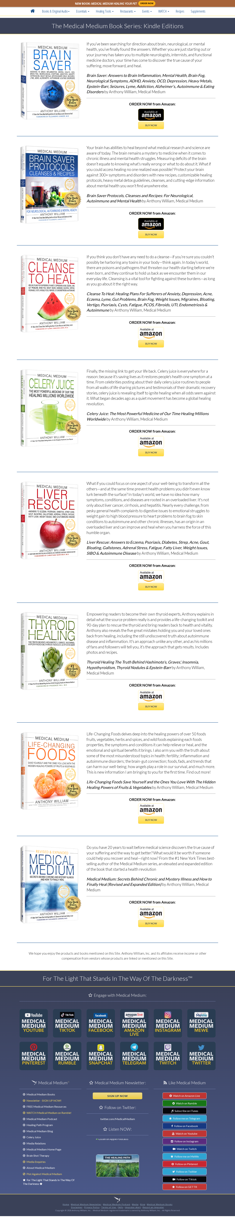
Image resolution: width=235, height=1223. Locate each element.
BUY (151, 125)
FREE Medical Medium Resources (46, 1106)
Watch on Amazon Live (186, 1095)
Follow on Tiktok (186, 1179)
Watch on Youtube (186, 1133)
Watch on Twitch (186, 1148)
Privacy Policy (92, 1207)
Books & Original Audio (55, 11)
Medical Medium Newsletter (86, 1204)
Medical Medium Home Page (43, 1149)
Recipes (180, 11)
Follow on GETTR (186, 1186)
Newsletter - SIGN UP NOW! (43, 1100)
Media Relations (36, 1143)
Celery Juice (33, 1137)
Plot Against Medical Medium (44, 1174)
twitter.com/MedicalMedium (117, 1119)
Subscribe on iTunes (186, 1110)
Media (135, 1204)
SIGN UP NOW (117, 1095)
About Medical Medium (40, 1167)
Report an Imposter (153, 1207)
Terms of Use (109, 1207)
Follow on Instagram (186, 1141)
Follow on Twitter (186, 1171)
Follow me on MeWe (186, 1156)
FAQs (120, 1207)
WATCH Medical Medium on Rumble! (48, 1112)
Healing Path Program (39, 1125)
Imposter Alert (133, 1207)
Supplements (198, 11)
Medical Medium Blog (39, 1131)
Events (146, 11)
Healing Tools (104, 11)
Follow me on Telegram (186, 1118)
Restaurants (127, 11)
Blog (142, 1204)
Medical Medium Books (40, 1094)
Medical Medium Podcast (41, 1119)
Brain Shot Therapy (37, 1155)
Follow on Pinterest (186, 1164)
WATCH (162, 11)
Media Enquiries (36, 1161)
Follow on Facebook (186, 1126)
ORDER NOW (146, 3)
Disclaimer (77, 1207)
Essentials (82, 11)
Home (66, 1204)
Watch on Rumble (186, 1103)
